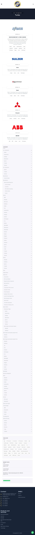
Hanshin (5, 212)
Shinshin (5, 242)
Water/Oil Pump (6, 418)
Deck (4, 270)
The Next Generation (8, 302)
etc (4, 345)
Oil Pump (15, 453)
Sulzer (17, 67)
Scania (6, 193)
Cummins (6, 186)
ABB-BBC (17, 135)
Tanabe (5, 163)
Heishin (5, 216)
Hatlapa (5, 156)
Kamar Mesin (5, 306)
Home (14, 12)
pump (19, 453)
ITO (4, 221)
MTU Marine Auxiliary (9, 188)
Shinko (5, 240)
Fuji (4, 208)
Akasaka (5, 199)
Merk (4, 375)
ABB (9, 141)
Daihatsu (5, 203)
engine (24, 46)
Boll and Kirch (6, 283)
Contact (3, 491)
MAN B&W (6, 225)
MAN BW (18, 451)
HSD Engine (6, 218)
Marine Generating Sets (8, 182)
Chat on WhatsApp (6, 480)
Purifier (4, 397)
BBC (12, 141)
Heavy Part (5, 274)
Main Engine (11, 50)
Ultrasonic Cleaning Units (9, 304)
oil (12, 453)
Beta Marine (5, 175)
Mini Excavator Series (8, 298)
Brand (4, 195)
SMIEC (20, 491)
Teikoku (5, 253)
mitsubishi (15, 118)
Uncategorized (6, 416)
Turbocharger (23, 50)
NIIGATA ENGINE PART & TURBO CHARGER (17, 37)
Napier (17, 90)
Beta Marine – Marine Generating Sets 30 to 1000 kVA (13, 472)
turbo (19, 50)
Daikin (5, 152)
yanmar (19, 455)
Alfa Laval (6, 201)
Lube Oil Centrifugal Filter (9, 296)
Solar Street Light (6, 403)
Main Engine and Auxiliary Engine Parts (10, 332)
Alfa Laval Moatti (7, 278)
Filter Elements (7, 291)
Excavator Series (7, 289)
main (24, 48)
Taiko (5, 248)
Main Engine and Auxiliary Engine (10, 326)
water (10, 455)
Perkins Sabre (7, 191)
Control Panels (6, 178)
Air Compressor (6, 150)
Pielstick (5, 238)
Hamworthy (6, 154)
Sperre (5, 160)
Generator (15, 48)
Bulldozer (6, 285)
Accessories (6, 276)
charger (10, 46)
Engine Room (5, 272)
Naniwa (5, 231)
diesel (14, 46)
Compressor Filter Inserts (9, 287)
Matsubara (6, 158)
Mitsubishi (17, 112)
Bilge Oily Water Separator (9, 281)
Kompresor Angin (7, 309)
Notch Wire (6, 300)
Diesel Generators (19, 46)
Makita (5, 223)
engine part (11, 48)
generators (20, 48)
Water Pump (14, 455)
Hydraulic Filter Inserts (8, 294)
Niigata (15, 50)
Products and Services (5, 511)
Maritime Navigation (7, 373)
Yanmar (5, 165)
